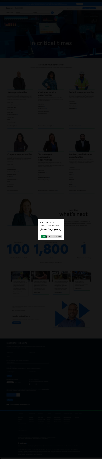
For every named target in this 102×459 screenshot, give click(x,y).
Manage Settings (57, 236)
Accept (43, 236)
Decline (49, 236)
